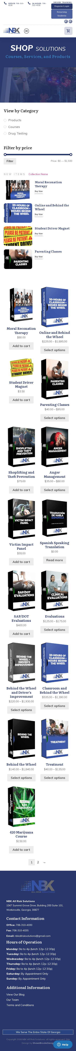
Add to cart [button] (21, 346)
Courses (14, 127)
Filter (10, 161)
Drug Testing (17, 133)
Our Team (12, 999)
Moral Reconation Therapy (48, 184)
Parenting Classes (48, 251)
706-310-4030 (16, 4)
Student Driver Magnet (52, 228)
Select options (54, 350)
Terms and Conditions (20, 1005)
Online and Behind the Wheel (52, 207)
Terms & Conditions (18, 1015)
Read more (54, 560)
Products (14, 120)
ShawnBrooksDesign (43, 1043)
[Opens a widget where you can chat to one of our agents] (62, 1044)
